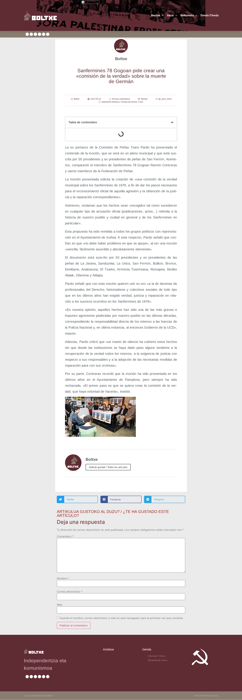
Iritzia (170, 15)
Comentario (65, 536)
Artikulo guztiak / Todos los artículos (108, 467)
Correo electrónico (69, 591)
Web (59, 604)
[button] (172, 122)
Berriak (155, 15)
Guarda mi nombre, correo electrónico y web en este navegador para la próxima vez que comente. (121, 618)
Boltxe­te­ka (187, 15)
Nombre (63, 578)
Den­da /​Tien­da (210, 15)
